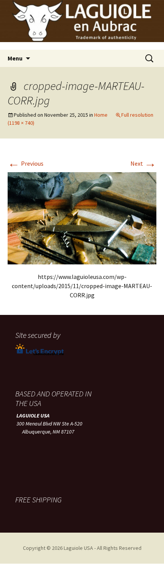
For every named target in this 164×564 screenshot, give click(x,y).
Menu (15, 58)
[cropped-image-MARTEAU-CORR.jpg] (82, 217)
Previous (25, 163)
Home (101, 114)
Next (143, 163)
